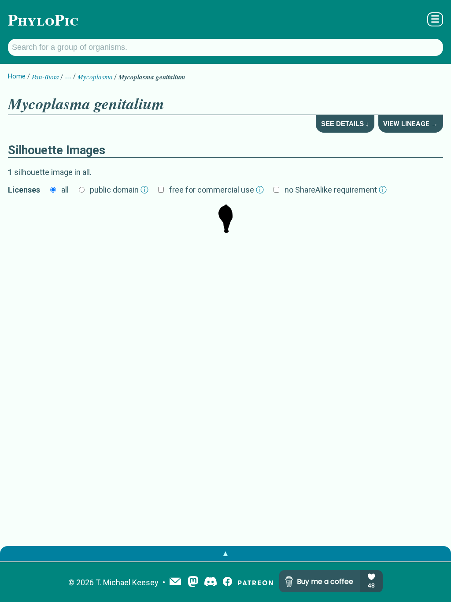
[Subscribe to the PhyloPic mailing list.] (175, 582)
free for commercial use (216, 189)
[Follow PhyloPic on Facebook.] (227, 582)
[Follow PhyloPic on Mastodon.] (193, 582)
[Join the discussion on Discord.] (210, 582)
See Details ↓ (345, 123)
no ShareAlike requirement (336, 189)
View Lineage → (410, 124)
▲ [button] (225, 553)
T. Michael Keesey (127, 582)
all (65, 189)
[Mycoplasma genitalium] (225, 219)
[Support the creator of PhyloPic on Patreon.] (255, 582)
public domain (119, 189)
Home (17, 76)
